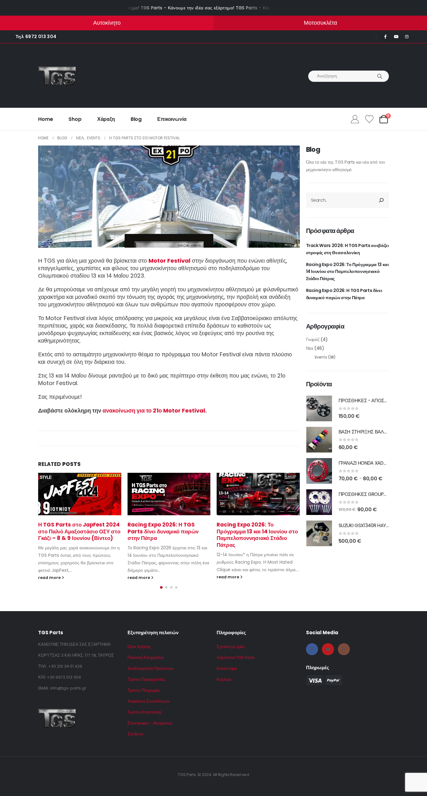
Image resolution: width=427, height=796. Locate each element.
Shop (74, 119)
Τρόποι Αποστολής (145, 712)
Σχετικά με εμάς (231, 646)
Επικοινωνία (171, 119)
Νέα (309, 348)
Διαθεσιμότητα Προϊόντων (151, 668)
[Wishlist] (369, 119)
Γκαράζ (312, 339)
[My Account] (355, 119)
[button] (161, 587)
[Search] (380, 76)
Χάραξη (106, 119)
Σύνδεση (135, 734)
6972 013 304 (40, 36)
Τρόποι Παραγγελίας (146, 679)
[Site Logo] (57, 76)
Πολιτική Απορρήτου (146, 657)
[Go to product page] (319, 408)
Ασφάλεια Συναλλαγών (149, 701)
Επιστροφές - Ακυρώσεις (150, 723)
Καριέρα (224, 679)
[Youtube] (396, 36)
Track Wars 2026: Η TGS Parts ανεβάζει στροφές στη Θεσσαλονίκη (347, 248)
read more (50, 577)
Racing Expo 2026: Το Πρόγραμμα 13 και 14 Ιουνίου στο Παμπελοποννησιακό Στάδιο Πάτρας (257, 535)
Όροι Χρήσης (139, 646)
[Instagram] (406, 36)
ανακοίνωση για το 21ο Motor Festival (154, 410)
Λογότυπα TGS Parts (236, 657)
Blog (136, 119)
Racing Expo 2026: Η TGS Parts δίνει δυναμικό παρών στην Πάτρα (163, 531)
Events (321, 357)
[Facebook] (385, 36)
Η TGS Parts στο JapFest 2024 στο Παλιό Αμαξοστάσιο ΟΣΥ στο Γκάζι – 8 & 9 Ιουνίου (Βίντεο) (79, 531)
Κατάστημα (227, 668)
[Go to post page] (79, 494)
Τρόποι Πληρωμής (144, 690)
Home (45, 119)
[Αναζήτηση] (381, 200)
